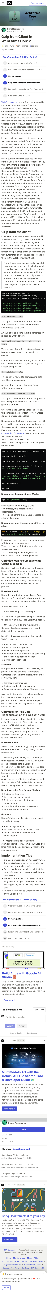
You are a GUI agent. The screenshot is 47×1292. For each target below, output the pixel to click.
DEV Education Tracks (10, 1261)
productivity (8, 49)
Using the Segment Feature (16, 1175)
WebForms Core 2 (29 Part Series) (20, 57)
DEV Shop (35, 1268)
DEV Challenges (19, 1258)
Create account (37, 3)
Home (8, 1258)
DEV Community (10, 1250)
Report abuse (32, 1033)
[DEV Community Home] (9, 3)
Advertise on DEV (36, 1261)
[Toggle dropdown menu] (43, 947)
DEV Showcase (29, 1265)
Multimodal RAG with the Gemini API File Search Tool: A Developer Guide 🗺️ (23, 1076)
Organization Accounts (12, 1265)
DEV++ (29, 1258)
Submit (10, 1026)
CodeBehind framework (12, 433)
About (39, 1265)
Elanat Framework (15, 29)
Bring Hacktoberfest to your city (23, 1216)
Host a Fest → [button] (10, 1239)
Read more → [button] (9, 1000)
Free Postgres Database (20, 1268)
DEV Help (24, 1261)
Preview (21, 1026)
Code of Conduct (16, 1033)
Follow (23, 1129)
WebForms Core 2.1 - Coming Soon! (19, 1165)
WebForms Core (9, 102)
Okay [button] (6, 1287)
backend (34, 46)
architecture (8, 46)
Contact (6, 1268)
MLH (42, 1268)
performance (22, 46)
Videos (36, 1258)
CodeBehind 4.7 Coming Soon (17, 1156)
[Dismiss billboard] (43, 1274)
